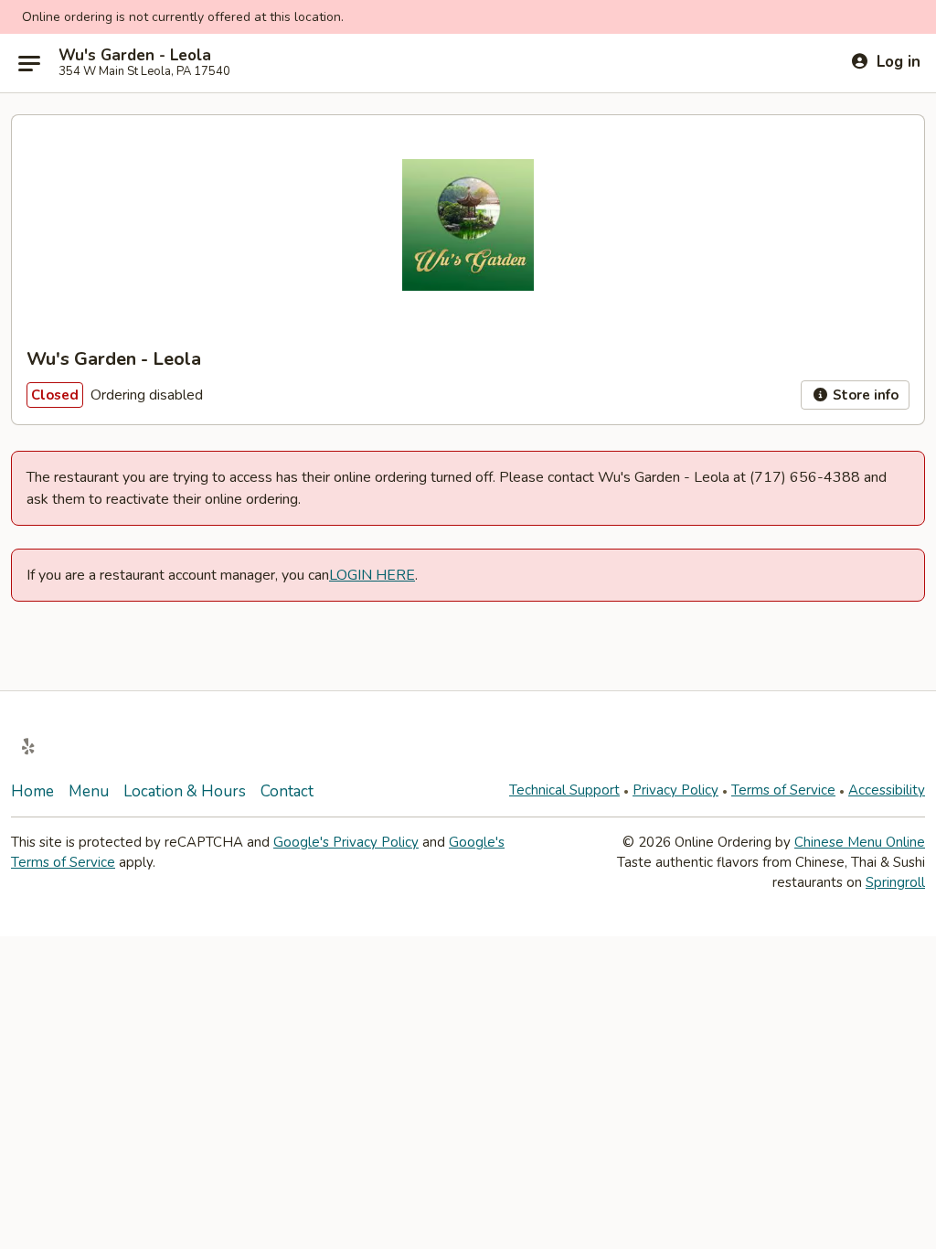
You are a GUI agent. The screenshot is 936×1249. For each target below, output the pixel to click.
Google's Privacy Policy (346, 842)
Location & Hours (184, 791)
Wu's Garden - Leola (134, 56)
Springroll (895, 882)
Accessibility (886, 790)
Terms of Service (783, 790)
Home (32, 791)
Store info (864, 395)
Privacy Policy (675, 790)
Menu (89, 791)
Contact (287, 791)
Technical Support (564, 790)
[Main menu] (29, 63)
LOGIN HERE (372, 575)
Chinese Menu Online (859, 842)
